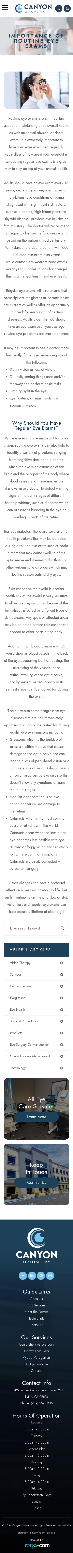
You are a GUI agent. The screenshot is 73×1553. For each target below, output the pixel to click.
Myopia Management (36, 1357)
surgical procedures (24, 1021)
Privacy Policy (37, 1533)
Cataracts (36, 1370)
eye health (17, 1009)
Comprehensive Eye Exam (36, 1344)
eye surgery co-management (30, 1044)
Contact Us (36, 1183)
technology (18, 1068)
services (15, 974)
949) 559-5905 (42, 1403)
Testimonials (36, 1318)
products (16, 1033)
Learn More (36, 1117)
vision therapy (20, 962)
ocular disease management (30, 1056)
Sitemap (51, 1533)
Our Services (36, 1305)
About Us (36, 1298)
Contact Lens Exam (36, 1351)
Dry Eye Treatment (36, 1364)
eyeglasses (17, 998)
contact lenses (20, 986)
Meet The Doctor (36, 1312)
